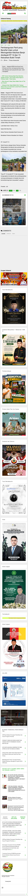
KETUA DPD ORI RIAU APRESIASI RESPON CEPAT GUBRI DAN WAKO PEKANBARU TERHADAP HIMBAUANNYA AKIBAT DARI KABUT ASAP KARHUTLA (16, 777)
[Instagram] (2, 887)
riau (5, 45)
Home (2, 45)
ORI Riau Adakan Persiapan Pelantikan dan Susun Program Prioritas (15, 799)
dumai (9, 45)
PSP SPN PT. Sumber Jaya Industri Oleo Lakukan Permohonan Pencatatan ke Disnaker (13, 220)
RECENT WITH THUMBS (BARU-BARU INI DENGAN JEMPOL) (13, 769)
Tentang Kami (8, 881)
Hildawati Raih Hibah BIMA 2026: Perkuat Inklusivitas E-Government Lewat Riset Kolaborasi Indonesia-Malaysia (14, 87)
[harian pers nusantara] (12, 14)
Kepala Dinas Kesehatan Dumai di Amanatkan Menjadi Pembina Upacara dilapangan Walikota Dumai (13, 207)
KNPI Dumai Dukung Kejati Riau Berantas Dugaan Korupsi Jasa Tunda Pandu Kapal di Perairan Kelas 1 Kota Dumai (12, 77)
